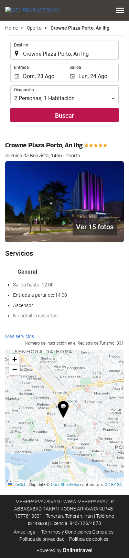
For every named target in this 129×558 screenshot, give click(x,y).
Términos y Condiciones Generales (77, 532)
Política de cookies (88, 539)
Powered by (64, 550)
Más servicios (19, 336)
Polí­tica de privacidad (42, 539)
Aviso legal (25, 532)
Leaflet (18, 484)
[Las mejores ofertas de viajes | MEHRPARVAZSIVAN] (33, 10)
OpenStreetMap (65, 484)
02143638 (37, 523)
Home (11, 28)
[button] (120, 10)
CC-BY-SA (113, 484)
